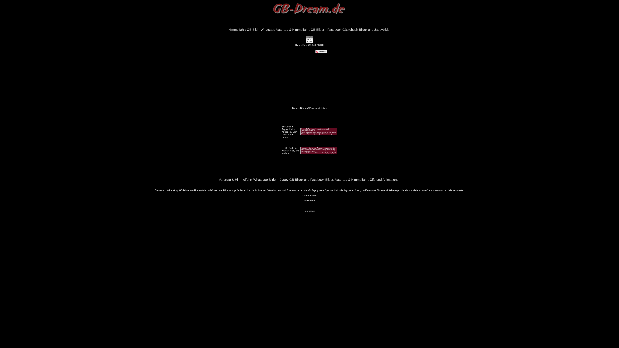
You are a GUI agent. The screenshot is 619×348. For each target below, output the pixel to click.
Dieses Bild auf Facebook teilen (309, 108)
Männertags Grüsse (234, 190)
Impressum (309, 211)
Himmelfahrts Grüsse (205, 190)
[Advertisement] (309, 82)
